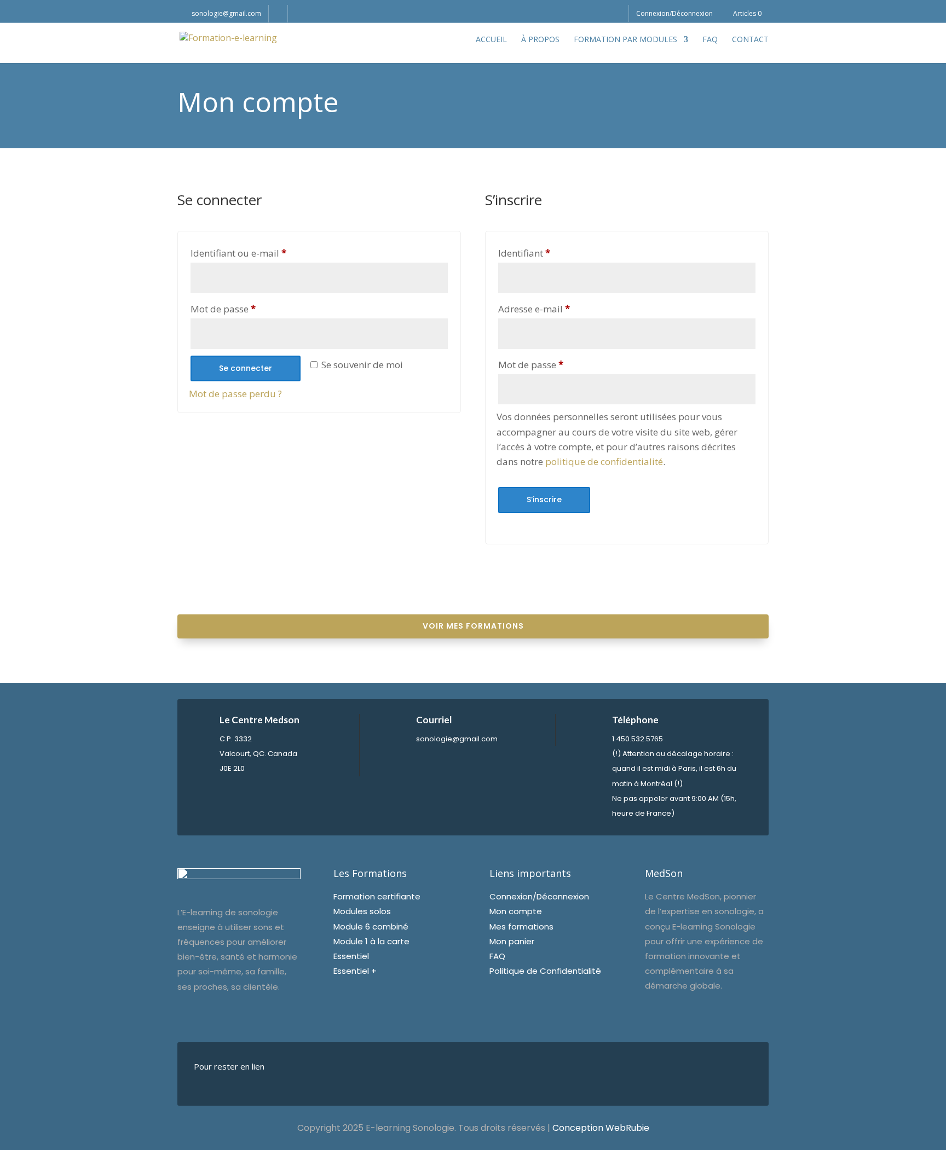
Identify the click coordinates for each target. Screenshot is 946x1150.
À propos (540, 40)
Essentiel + (355, 971)
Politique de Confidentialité (545, 971)
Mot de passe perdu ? (235, 393)
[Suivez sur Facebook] (356, 1072)
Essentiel (351, 956)
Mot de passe (248, 308)
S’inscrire (544, 499)
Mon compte (515, 911)
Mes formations (521, 926)
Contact (750, 40)
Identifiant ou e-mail (263, 252)
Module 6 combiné (370, 926)
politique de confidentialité (604, 461)
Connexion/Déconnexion (674, 14)
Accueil (491, 40)
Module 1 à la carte (371, 941)
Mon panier (511, 941)
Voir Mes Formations (473, 625)
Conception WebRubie (600, 1128)
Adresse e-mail (558, 308)
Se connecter (245, 368)
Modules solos (362, 911)
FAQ (710, 40)
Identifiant (548, 252)
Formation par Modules (625, 40)
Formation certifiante (376, 896)
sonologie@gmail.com (457, 739)
